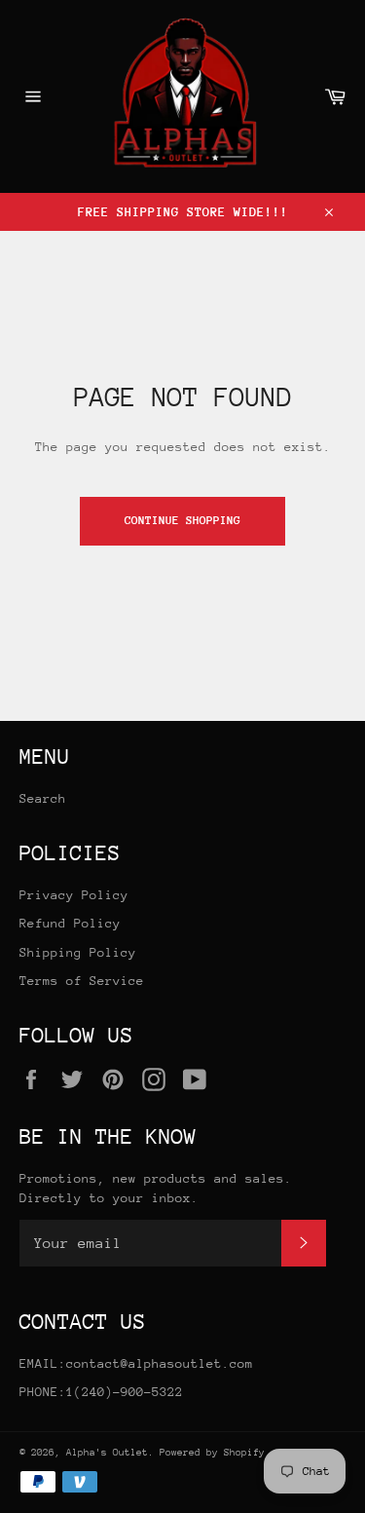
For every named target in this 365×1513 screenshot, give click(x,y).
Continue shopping (182, 520)
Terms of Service (81, 980)
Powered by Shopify (212, 1452)
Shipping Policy (77, 952)
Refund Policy (70, 923)
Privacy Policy (73, 895)
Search (42, 798)
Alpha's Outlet (107, 1452)
